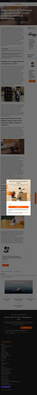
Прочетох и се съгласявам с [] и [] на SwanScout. (18, 212)
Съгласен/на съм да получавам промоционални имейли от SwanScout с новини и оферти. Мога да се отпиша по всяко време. (18, 210)
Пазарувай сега (18, 206)
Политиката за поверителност (23, 212)
